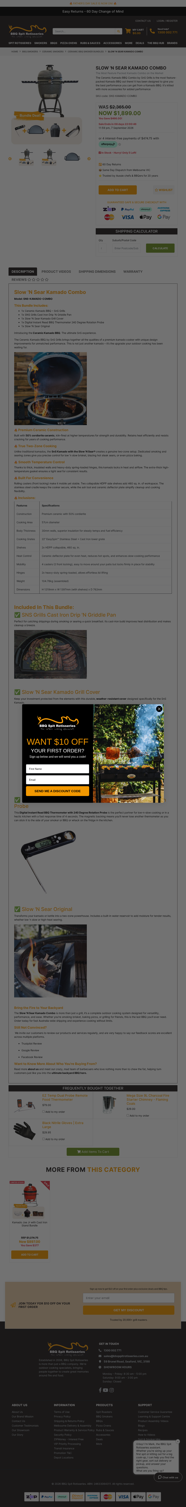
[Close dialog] (159, 709)
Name (29, 761)
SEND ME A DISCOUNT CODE (58, 791)
